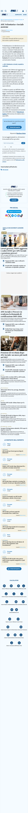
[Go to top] (25, 808)
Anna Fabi (24, 530)
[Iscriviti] (23, 143)
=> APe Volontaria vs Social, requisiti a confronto (13, 65)
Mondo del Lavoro (6, 426)
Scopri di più (18, 14)
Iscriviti (14, 200)
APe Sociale (5, 169)
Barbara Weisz (9, 30)
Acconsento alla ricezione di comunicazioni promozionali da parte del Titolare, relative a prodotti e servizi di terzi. (13, 151)
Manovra (4, 413)
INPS (5, 232)
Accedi (24, 14)
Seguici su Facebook (15, 211)
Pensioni (6, 337)
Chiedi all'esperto (15, 127)
